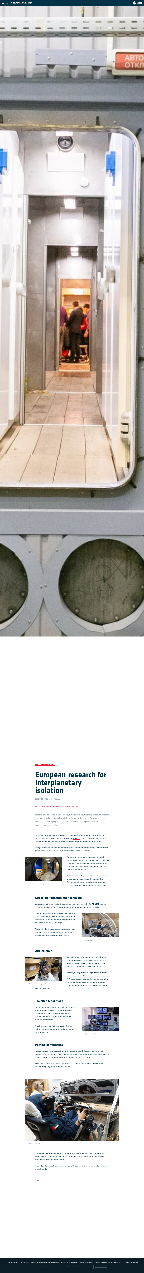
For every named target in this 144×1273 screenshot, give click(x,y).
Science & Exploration (47, 806)
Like (39, 1180)
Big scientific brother (91, 1034)
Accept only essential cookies (78, 1267)
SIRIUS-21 (76, 838)
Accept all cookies (48, 1267)
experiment (96, 966)
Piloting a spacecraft (35, 1143)
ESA (36, 806)
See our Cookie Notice (101, 1267)
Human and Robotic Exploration (67, 806)
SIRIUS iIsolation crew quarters (38, 884)
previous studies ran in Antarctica (53, 1160)
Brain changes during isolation (38, 984)
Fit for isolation (89, 940)
